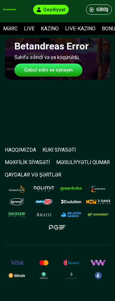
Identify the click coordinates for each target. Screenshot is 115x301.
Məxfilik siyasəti (27, 162)
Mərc (10, 29)
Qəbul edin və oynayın (48, 70)
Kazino (50, 29)
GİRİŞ (102, 9)
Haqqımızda (20, 150)
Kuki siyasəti (59, 150)
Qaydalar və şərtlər (33, 175)
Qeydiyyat (54, 9)
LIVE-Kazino (80, 29)
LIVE (29, 29)
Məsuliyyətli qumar (83, 162)
